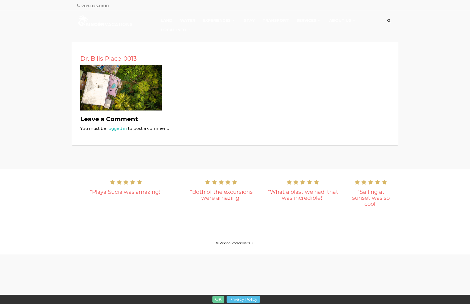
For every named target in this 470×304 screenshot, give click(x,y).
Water (187, 21)
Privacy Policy (243, 299)
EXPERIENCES (217, 21)
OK (218, 299)
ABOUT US (340, 21)
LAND (166, 21)
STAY (249, 21)
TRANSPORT (275, 21)
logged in (117, 128)
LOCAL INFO (173, 30)
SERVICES (306, 21)
